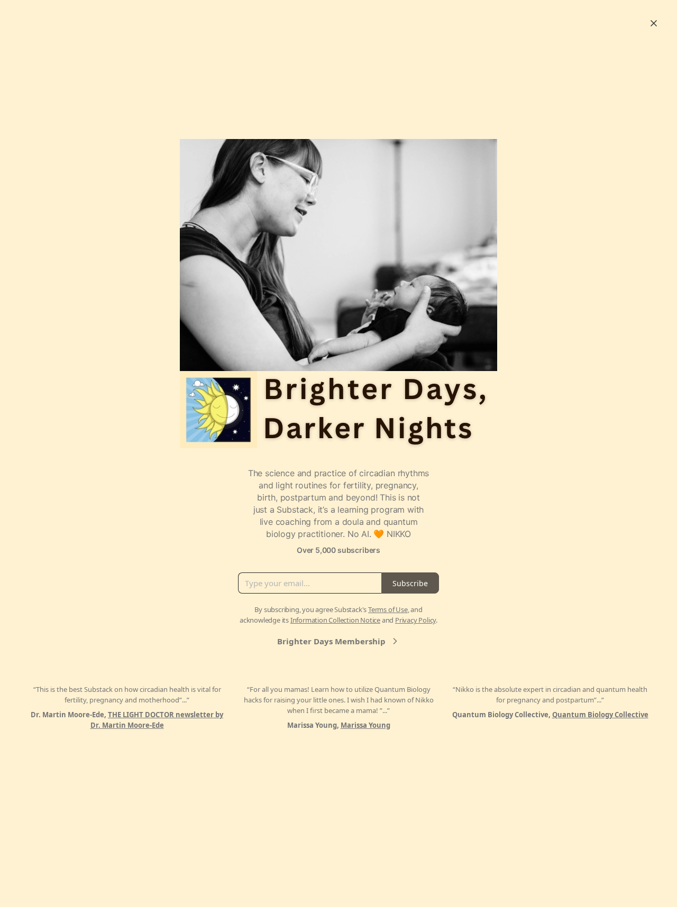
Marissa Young (365, 725)
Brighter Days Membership (331, 641)
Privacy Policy (415, 620)
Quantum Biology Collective (600, 714)
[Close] (653, 23)
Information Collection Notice (335, 620)
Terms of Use (388, 609)
